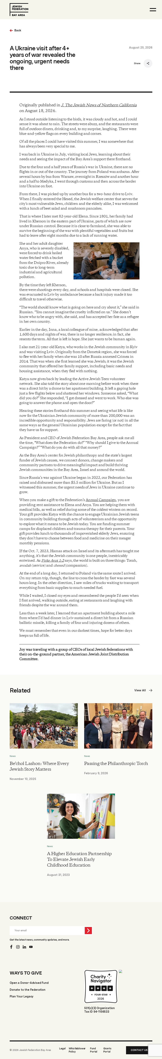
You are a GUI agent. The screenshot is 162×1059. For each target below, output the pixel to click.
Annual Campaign (101, 500)
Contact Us (139, 1050)
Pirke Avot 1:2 (52, 560)
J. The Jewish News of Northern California (99, 105)
